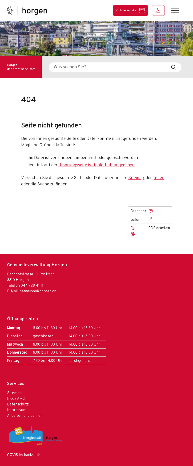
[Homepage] (27, 10)
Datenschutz (18, 404)
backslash (32, 455)
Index (159, 178)
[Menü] (175, 10)
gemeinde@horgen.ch (38, 291)
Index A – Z (16, 399)
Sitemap (136, 178)
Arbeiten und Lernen (25, 415)
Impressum (16, 410)
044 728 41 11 (32, 285)
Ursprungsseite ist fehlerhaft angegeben (96, 165)
